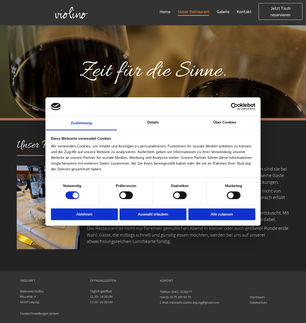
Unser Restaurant (193, 11)
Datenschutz (258, 302)
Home (164, 11)
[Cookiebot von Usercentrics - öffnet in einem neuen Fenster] (234, 106)
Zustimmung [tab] (81, 123)
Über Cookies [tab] (224, 122)
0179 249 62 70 (180, 297)
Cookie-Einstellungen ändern (39, 313)
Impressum (258, 297)
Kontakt (244, 11)
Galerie (223, 11)
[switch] (126, 195)
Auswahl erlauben (153, 214)
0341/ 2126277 (181, 292)
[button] (280, 11)
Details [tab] (153, 122)
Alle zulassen (222, 214)
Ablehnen (84, 214)
